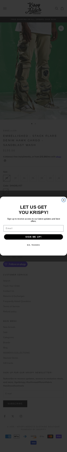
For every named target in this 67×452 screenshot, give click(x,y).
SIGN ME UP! (33, 237)
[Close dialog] (64, 200)
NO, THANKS (33, 245)
